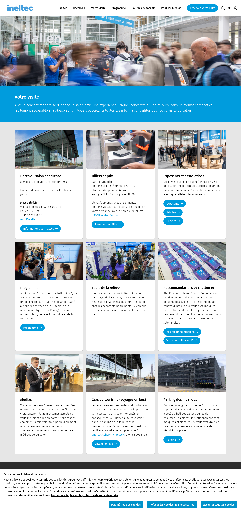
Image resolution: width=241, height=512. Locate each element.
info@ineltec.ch (30, 219)
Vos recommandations (180, 332)
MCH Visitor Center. (106, 215)
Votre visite (98, 8)
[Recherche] (223, 8)
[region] (120, 490)
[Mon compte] (235, 8)
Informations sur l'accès (38, 228)
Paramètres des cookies (126, 504)
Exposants (172, 203)
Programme (118, 8)
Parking (171, 439)
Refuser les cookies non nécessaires (172, 504)
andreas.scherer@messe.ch (109, 434)
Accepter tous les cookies (219, 504)
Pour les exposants (143, 8)
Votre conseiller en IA (179, 340)
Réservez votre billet (202, 8)
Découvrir (79, 8)
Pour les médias (171, 8)
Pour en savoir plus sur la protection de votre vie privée (84, 495)
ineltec (63, 8)
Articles (171, 212)
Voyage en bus (104, 444)
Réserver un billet (106, 224)
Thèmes (171, 221)
